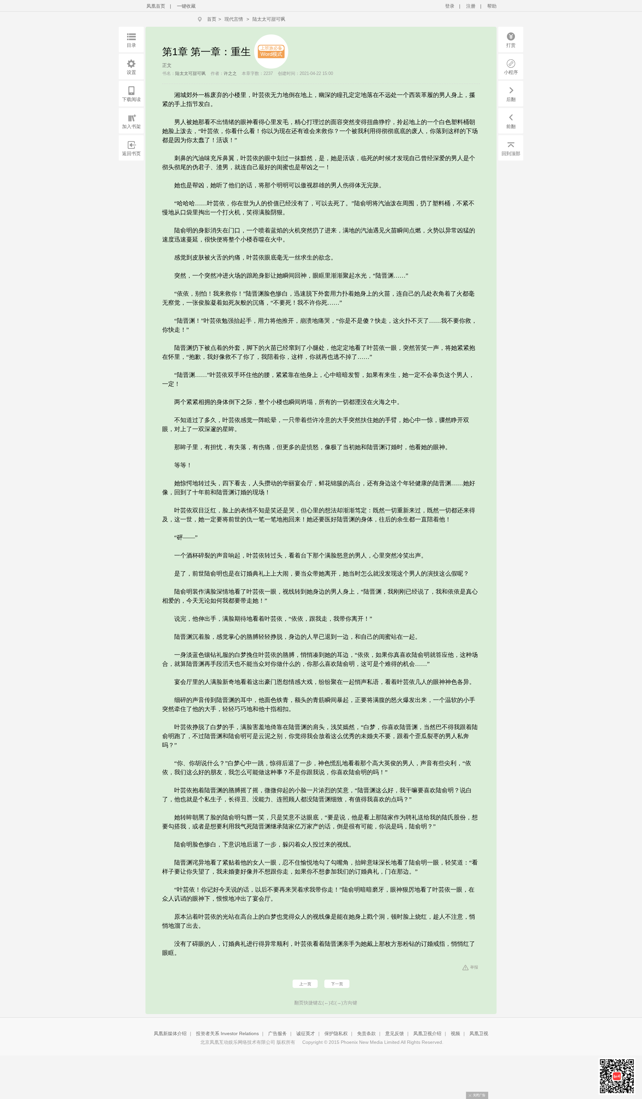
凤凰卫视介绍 (427, 1033)
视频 (455, 1033)
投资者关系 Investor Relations (227, 1033)
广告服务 (277, 1033)
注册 (470, 6)
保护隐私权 (336, 1033)
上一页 (305, 984)
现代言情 (233, 19)
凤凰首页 (155, 6)
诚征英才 (305, 1033)
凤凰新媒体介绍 (170, 1033)
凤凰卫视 (478, 1033)
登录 (449, 6)
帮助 (492, 6)
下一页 (337, 984)
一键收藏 (186, 6)
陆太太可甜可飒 (268, 19)
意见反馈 (394, 1033)
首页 (211, 19)
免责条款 (366, 1033)
